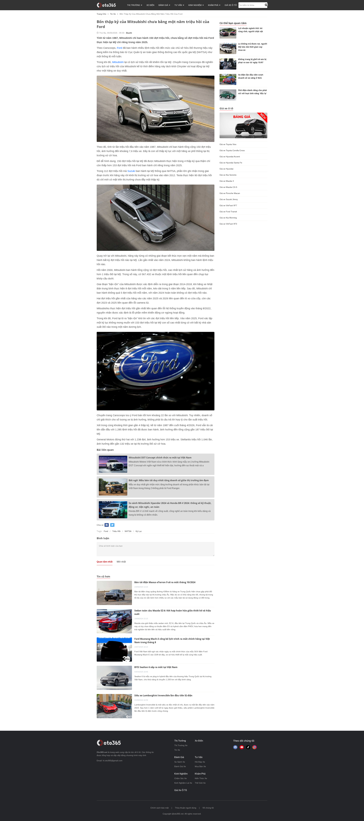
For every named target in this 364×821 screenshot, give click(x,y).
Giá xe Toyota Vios (228, 144)
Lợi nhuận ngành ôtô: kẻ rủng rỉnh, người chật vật (250, 30)
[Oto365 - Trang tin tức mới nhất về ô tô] (108, 5)
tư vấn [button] (178, 5)
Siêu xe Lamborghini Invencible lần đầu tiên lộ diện (163, 695)
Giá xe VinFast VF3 (228, 224)
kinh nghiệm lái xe (183, 783)
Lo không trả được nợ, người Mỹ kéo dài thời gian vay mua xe (252, 46)
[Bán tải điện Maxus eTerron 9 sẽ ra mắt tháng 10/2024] (114, 593)
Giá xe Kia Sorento (228, 175)
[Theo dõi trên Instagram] (254, 747)
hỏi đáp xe (200, 762)
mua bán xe (200, 766)
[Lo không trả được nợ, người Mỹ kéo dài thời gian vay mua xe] (228, 48)
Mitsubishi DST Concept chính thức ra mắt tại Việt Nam (160, 457)
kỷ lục (139, 531)
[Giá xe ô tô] (243, 125)
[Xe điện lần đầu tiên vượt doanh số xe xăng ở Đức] (228, 79)
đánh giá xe (180, 766)
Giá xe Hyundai (226, 169)
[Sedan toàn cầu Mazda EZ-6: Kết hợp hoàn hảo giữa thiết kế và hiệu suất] (114, 621)
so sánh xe (179, 762)
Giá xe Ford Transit (228, 211)
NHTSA (128, 531)
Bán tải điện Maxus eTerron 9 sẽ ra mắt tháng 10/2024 (164, 582)
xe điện (150, 5)
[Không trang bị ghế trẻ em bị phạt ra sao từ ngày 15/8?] (228, 64)
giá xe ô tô (231, 5)
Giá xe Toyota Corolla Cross (232, 150)
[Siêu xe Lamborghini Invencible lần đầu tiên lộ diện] (114, 706)
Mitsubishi (118, 62)
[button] (266, 5)
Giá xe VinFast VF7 (228, 205)
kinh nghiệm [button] (195, 5)
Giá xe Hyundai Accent (230, 156)
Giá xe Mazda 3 (227, 181)
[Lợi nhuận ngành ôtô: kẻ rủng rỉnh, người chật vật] (228, 33)
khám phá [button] (213, 5)
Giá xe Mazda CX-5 (228, 187)
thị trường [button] (134, 5)
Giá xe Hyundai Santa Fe (231, 163)
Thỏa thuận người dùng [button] (185, 808)
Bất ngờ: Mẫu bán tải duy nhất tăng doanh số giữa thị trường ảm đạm (169, 480)
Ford (119, 47)
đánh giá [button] (164, 5)
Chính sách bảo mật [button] (159, 808)
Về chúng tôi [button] (208, 808)
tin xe (113, 14)
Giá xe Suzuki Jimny (229, 199)
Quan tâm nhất (104, 562)
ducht (129, 33)
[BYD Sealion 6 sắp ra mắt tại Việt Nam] (114, 677)
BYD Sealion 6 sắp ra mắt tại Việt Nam (155, 667)
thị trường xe (180, 745)
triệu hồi (116, 531)
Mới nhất (121, 562)
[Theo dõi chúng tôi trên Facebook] (235, 747)
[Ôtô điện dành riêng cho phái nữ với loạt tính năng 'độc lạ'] (228, 95)
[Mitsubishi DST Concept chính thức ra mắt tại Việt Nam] (113, 464)
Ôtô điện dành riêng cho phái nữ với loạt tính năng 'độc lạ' (252, 92)
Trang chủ (101, 14)
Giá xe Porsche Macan (230, 193)
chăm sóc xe (180, 778)
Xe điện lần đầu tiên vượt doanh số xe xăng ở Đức (250, 76)
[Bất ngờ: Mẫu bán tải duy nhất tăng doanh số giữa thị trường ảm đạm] (113, 487)
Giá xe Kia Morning (228, 218)
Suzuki (131, 171)
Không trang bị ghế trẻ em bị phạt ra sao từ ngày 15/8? (252, 61)
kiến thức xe (201, 778)
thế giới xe (200, 783)
